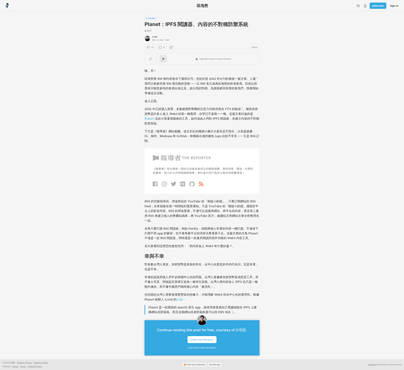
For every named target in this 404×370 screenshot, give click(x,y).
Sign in (394, 5)
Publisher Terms (41, 362)
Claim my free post (202, 339)
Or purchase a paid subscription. (202, 347)
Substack (372, 364)
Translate (151, 18)
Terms (23, 366)
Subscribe (378, 5)
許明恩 (154, 37)
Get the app (214, 364)
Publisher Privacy (24, 362)
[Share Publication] (365, 6)
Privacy (15, 366)
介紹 (179, 299)
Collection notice (34, 366)
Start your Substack (196, 364)
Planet (149, 118)
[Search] (358, 6)
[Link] (140, 256)
